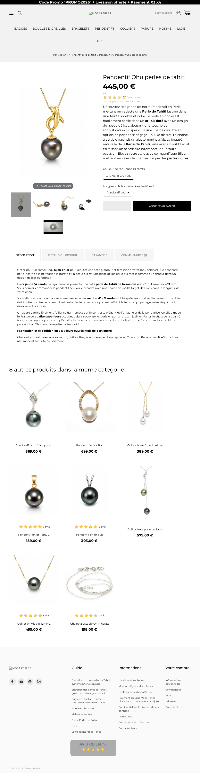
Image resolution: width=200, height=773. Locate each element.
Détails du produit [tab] (62, 255)
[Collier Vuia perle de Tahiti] (165, 463)
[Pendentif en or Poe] (109, 379)
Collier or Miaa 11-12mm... (34, 623)
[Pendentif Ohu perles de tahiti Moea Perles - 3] (64, 205)
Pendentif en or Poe (89, 445)
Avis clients (92, 744)
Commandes (173, 689)
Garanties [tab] (99, 255)
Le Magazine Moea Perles (86, 731)
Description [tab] (25, 255)
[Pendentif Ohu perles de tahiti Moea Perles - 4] (85, 205)
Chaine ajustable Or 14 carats (89, 623)
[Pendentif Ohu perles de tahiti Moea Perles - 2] (42, 205)
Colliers (127, 28)
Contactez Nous (128, 728)
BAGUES (20, 28)
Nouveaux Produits (83, 708)
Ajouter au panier (162, 206)
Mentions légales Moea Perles (136, 686)
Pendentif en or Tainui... (34, 534)
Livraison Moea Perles (131, 680)
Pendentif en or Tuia (90, 534)
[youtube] (21, 682)
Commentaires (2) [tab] (134, 255)
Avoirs (169, 695)
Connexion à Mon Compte (134, 722)
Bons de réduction (176, 707)
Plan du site (125, 716)
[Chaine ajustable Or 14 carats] (109, 552)
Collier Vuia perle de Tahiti (145, 529)
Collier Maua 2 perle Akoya (145, 445)
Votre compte (177, 668)
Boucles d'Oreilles (49, 28)
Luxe (181, 28)
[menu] (11, 13)
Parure (147, 28)
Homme (165, 28)
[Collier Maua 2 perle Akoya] (165, 379)
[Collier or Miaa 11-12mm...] (53, 552)
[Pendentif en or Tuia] (109, 463)
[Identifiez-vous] (179, 13)
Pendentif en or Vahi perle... (34, 445)
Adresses (170, 701)
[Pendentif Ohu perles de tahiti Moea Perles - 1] (21, 205)
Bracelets (80, 28)
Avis (99, 41)
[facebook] (12, 681)
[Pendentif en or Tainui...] (53, 463)
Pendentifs (104, 28)
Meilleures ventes (82, 714)
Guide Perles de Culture (85, 720)
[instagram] (39, 681)
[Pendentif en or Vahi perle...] (53, 379)
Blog (74, 725)
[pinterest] (30, 681)
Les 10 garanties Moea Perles (135, 692)
